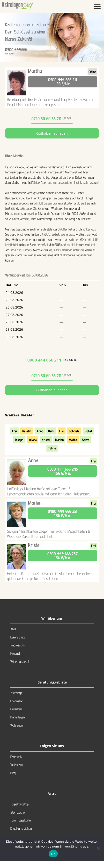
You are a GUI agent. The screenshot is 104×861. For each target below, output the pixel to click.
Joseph (19, 440)
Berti (51, 431)
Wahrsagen (17, 725)
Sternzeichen (18, 812)
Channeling (16, 701)
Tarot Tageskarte (20, 820)
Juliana (32, 440)
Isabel (88, 431)
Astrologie (16, 693)
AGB (13, 629)
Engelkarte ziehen (21, 828)
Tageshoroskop (19, 804)
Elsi (61, 431)
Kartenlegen (17, 717)
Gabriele (74, 431)
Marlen (59, 440)
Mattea (73, 440)
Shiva (85, 440)
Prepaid (15, 653)
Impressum (17, 645)
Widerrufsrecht (19, 661)
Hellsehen (16, 709)
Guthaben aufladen (52, 133)
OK (53, 854)
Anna (40, 431)
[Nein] (98, 848)
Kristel (46, 440)
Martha (35, 70)
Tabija (52, 448)
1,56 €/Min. (62, 81)
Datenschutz (17, 637)
